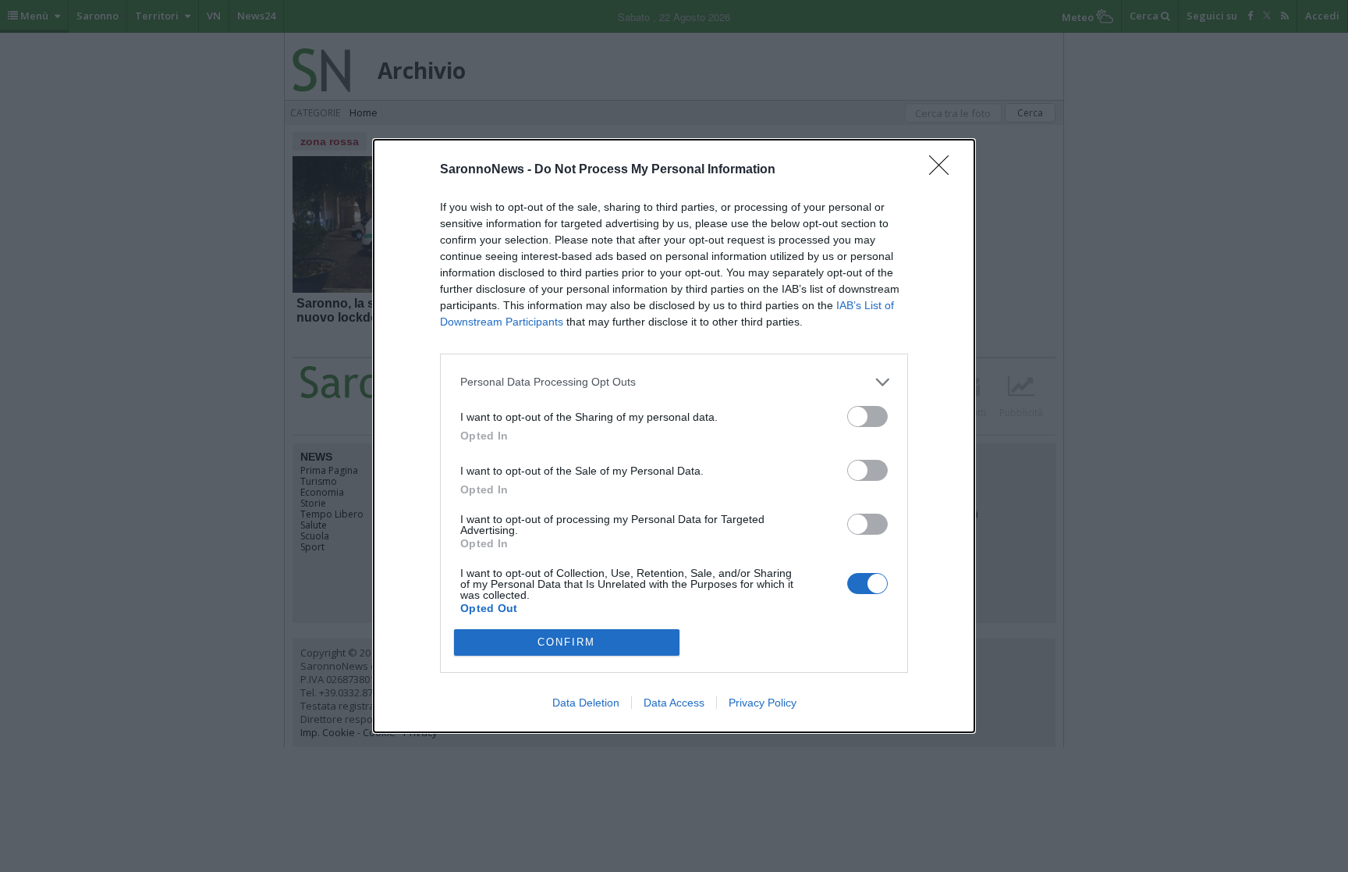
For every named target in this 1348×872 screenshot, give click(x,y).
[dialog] (674, 436)
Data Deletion (585, 702)
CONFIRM (566, 642)
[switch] (867, 416)
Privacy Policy (762, 702)
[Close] (944, 170)
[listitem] (674, 382)
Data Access (674, 702)
